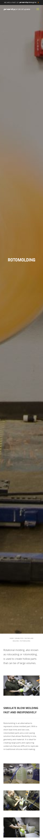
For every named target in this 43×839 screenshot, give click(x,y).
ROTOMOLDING (25, 641)
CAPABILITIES (19, 638)
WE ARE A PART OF (11, 2)
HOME (12, 638)
